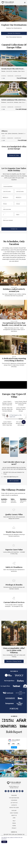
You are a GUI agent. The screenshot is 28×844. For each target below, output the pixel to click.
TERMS (14, 825)
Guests (4, 202)
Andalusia (15, 71)
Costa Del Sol (9, 71)
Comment (5, 218)
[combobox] (7, 204)
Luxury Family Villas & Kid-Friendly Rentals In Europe (21, 403)
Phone (4, 213)
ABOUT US (14, 815)
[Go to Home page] (7, 2)
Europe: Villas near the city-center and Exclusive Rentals (7, 409)
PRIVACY (14, 828)
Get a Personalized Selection (14, 37)
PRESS (14, 823)
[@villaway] (9, 740)
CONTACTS (14, 805)
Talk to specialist (14, 480)
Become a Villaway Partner (14, 661)
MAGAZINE (14, 795)
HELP (14, 820)
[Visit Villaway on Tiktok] (17, 791)
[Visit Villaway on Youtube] (20, 791)
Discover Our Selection (14, 33)
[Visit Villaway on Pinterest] (22, 791)
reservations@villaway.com (11, 476)
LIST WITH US (14, 802)
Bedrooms (18, 202)
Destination (5, 184)
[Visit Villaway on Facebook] (6, 791)
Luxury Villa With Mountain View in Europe (20, 409)
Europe (23, 71)
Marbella (3, 71)
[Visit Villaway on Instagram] (11, 791)
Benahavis (3, 102)
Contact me (14, 228)
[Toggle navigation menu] (25, 2)
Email (4, 207)
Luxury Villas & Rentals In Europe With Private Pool (7, 403)
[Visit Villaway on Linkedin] (8, 791)
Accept (4, 841)
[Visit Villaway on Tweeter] (14, 791)
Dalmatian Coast (22, 133)
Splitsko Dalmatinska (12, 133)
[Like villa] (26, 51)
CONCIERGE (14, 800)
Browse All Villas (14, 155)
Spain (19, 71)
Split (6, 133)
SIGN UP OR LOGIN (14, 807)
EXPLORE (14, 810)
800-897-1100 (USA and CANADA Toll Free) (13, 473)
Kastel (2, 133)
